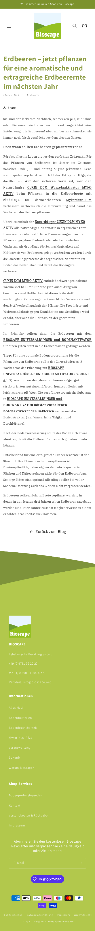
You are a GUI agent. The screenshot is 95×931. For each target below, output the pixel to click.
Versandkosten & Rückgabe (28, 815)
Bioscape (17, 914)
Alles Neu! (16, 708)
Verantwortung (19, 748)
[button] (9, 26)
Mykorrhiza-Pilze (79, 200)
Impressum (17, 825)
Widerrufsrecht (82, 914)
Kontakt (14, 805)
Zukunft (14, 757)
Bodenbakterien (20, 718)
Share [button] (12, 108)
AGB (27, 921)
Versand (39, 921)
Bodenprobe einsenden (25, 795)
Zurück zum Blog (51, 531)
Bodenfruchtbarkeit (23, 728)
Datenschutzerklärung (40, 914)
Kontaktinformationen (61, 921)
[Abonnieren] (81, 863)
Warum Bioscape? (21, 768)
